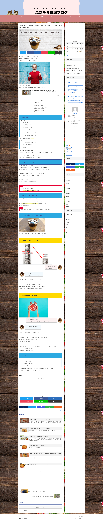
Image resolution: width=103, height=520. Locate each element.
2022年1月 (68, 196)
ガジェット (68, 219)
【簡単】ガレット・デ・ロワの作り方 (73, 73)
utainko (72, 92)
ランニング (68, 222)
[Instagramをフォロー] (41, 407)
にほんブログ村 (69, 147)
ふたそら (75, 82)
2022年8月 (68, 191)
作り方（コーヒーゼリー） (39, 105)
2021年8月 (68, 201)
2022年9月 (68, 188)
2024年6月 (68, 180)
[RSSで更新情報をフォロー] (58, 407)
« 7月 (67, 55)
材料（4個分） (37, 102)
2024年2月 (68, 183)
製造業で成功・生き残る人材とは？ (73, 68)
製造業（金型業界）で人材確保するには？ (74, 70)
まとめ (36, 111)
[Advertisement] (40, 386)
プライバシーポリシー (80, 516)
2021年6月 (68, 206)
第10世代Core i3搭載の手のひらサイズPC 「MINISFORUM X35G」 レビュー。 (75, 91)
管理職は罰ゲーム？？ (70, 65)
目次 (39, 100)
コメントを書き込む (40, 507)
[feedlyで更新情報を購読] (49, 407)
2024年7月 (68, 178)
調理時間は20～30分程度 (39, 110)
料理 (21, 375)
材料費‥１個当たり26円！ (39, 108)
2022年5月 (68, 193)
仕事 (67, 224)
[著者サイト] (23, 407)
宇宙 (67, 227)
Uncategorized (69, 214)
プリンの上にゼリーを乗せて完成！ (41, 107)
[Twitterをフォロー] (32, 407)
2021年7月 (68, 204)
